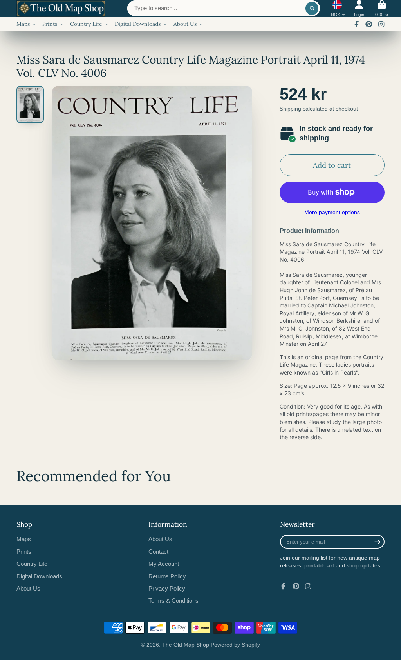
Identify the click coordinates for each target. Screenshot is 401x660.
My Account (163, 563)
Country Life (86, 23)
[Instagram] (381, 24)
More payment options (332, 212)
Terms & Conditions (173, 600)
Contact (158, 551)
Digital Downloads (138, 23)
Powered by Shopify (235, 645)
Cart (381, 8)
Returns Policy (167, 576)
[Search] (312, 8)
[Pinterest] (368, 24)
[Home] (60, 8)
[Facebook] (356, 24)
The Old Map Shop (185, 645)
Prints (49, 23)
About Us (185, 23)
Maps (23, 23)
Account (359, 8)
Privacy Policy (166, 588)
